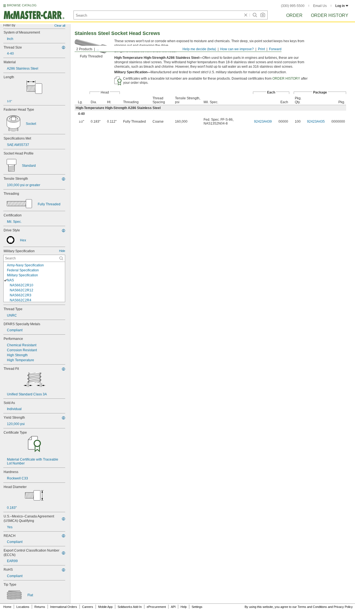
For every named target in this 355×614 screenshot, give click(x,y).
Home (7, 606)
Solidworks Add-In (130, 606)
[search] (61, 258)
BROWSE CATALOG (22, 5)
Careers (87, 606)
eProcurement (156, 606)
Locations (22, 606)
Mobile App (105, 606)
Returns (39, 606)
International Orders (63, 606)
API (173, 606)
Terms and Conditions (312, 606)
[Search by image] (262, 15)
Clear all (59, 25)
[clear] (245, 15)
